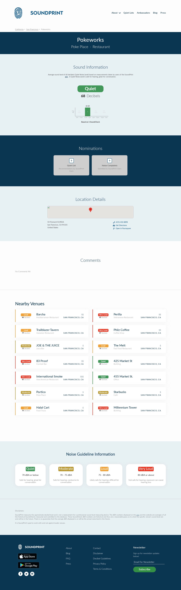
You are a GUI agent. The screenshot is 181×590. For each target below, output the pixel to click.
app (66, 77)
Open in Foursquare (123, 228)
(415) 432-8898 (122, 222)
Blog (155, 13)
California (19, 29)
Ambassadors (143, 13)
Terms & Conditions (102, 569)
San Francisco (32, 29)
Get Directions (121, 225)
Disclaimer (98, 553)
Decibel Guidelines (102, 559)
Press (163, 13)
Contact (97, 548)
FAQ (68, 559)
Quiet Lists (128, 13)
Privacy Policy (99, 564)
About (115, 13)
